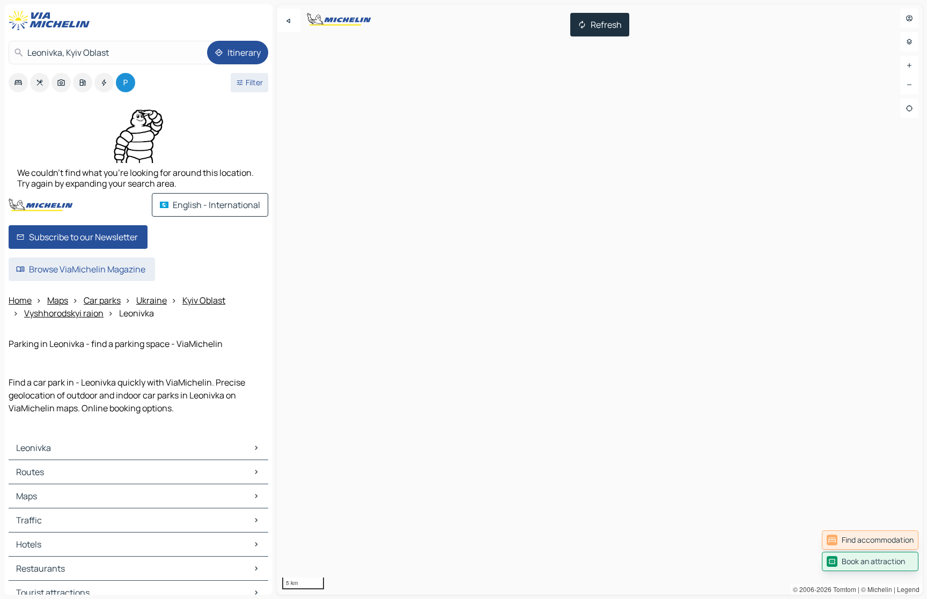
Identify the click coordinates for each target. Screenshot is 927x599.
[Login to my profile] (909, 18)
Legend (908, 589)
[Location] (909, 108)
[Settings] (909, 41)
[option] (18, 82)
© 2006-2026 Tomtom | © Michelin (842, 589)
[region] (600, 299)
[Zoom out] (909, 84)
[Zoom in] (909, 65)
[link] (870, 540)
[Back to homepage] (51, 20)
